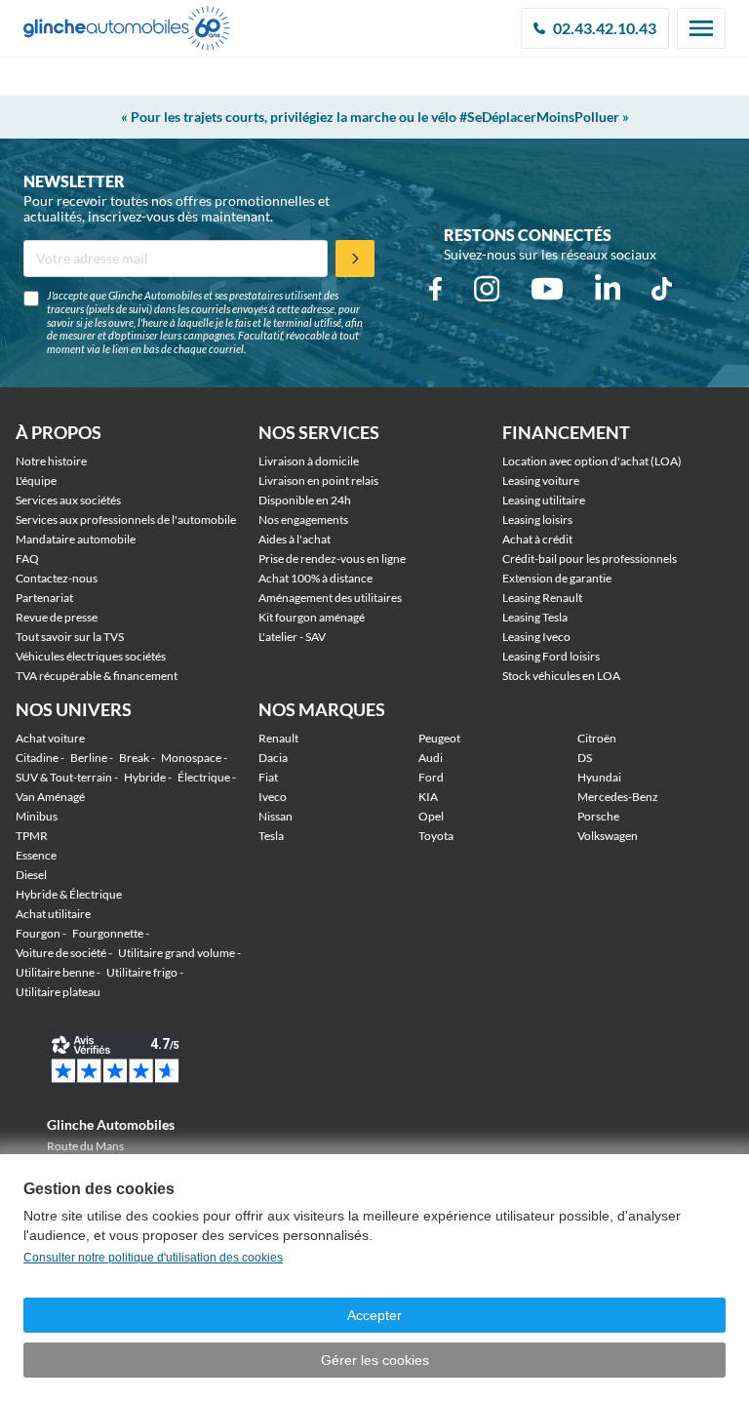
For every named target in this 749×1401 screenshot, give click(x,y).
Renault (278, 738)
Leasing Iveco (536, 636)
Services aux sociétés (68, 500)
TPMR (32, 835)
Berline (88, 757)
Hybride (145, 777)
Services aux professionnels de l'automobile (126, 519)
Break (134, 757)
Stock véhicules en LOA (561, 675)
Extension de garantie (556, 578)
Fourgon (38, 933)
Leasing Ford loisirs (551, 656)
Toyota (435, 835)
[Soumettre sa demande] (354, 258)
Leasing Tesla (535, 617)
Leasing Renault (542, 597)
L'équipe (36, 480)
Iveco (272, 796)
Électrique (203, 777)
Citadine (37, 757)
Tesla (271, 835)
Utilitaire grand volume (176, 952)
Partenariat (44, 597)
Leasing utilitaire (543, 500)
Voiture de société (61, 952)
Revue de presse (57, 617)
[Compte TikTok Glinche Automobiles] (661, 288)
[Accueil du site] (126, 28)
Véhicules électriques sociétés (91, 656)
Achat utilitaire (53, 913)
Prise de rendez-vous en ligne (332, 558)
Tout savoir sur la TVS (70, 636)
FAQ (27, 558)
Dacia (273, 757)
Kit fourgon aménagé (311, 617)
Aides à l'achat (294, 539)
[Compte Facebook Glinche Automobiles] (435, 288)
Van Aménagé (50, 796)
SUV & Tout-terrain (64, 777)
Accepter (374, 1315)
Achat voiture (50, 738)
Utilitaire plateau (58, 991)
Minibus (37, 816)
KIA (428, 796)
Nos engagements (303, 519)
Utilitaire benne (55, 972)
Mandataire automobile (76, 539)
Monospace (191, 757)
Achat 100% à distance (315, 578)
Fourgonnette (107, 933)
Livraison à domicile (308, 461)
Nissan (275, 816)
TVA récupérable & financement (96, 675)
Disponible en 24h (304, 500)
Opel (431, 816)
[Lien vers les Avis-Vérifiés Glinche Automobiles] (147, 1059)
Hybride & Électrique (69, 894)
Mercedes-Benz (617, 796)
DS (584, 757)
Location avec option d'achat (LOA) (592, 461)
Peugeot (439, 738)
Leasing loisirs (537, 519)
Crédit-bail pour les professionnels (589, 558)
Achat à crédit (537, 539)
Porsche (598, 816)
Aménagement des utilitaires (330, 597)
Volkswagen (607, 835)
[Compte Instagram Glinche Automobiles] (486, 288)
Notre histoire (51, 461)
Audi (430, 757)
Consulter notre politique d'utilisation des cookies (153, 1257)
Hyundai (599, 777)
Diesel (31, 874)
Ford (431, 777)
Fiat (268, 777)
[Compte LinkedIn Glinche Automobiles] (607, 288)
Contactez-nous (57, 578)
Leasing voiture (540, 480)
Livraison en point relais (318, 480)
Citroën (596, 738)
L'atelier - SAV (292, 636)
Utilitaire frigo (141, 972)
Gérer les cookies (375, 1360)
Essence (36, 855)
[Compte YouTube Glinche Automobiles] (547, 288)
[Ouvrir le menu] (701, 28)
